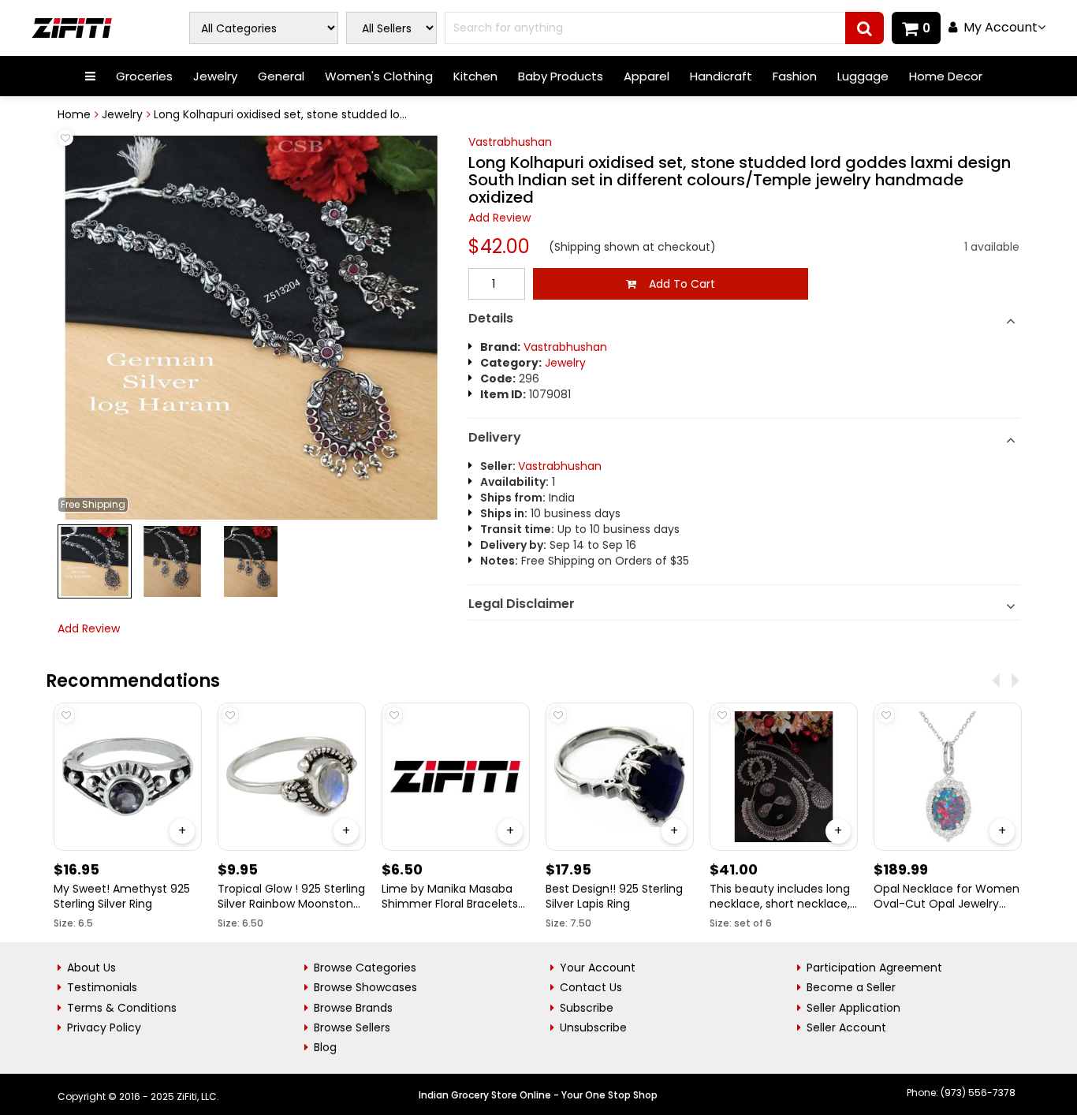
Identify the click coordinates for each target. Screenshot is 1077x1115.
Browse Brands (353, 1008)
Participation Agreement (874, 967)
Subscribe (586, 1008)
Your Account (597, 967)
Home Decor (945, 76)
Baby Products (560, 76)
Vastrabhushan (510, 142)
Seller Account (846, 1027)
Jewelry (215, 76)
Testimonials (102, 987)
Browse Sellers (352, 1027)
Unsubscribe (593, 1027)
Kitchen (475, 76)
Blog (325, 1047)
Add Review (499, 218)
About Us (91, 967)
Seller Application (853, 1008)
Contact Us (591, 987)
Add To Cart (675, 284)
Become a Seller (851, 987)
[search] (864, 28)
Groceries (144, 76)
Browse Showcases (365, 987)
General (281, 76)
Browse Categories (365, 967)
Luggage (863, 76)
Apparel (646, 76)
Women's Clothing (379, 76)
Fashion (795, 76)
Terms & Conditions (122, 1008)
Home (74, 114)
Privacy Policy (104, 1027)
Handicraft (721, 76)
